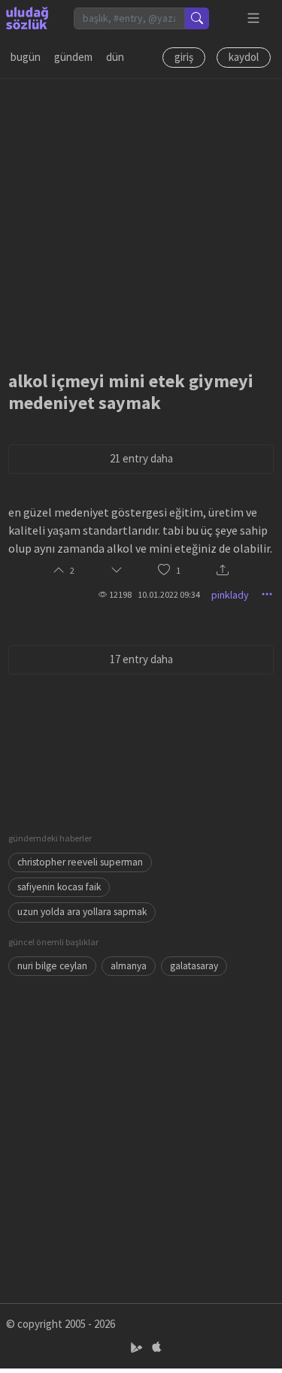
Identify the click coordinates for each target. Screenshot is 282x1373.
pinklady (230, 595)
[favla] (164, 570)
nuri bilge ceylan (52, 965)
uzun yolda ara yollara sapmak (82, 911)
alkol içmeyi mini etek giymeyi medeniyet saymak (130, 391)
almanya (129, 965)
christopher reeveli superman (80, 862)
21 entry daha (141, 458)
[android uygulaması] (138, 1348)
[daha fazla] (253, 18)
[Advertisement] (141, 220)
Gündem (73, 57)
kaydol (244, 57)
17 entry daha (141, 659)
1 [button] (178, 570)
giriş (183, 57)
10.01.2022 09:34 (169, 594)
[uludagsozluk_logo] (27, 18)
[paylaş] (222, 571)
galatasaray (194, 965)
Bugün (26, 57)
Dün (115, 57)
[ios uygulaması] (156, 1348)
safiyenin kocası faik (59, 886)
